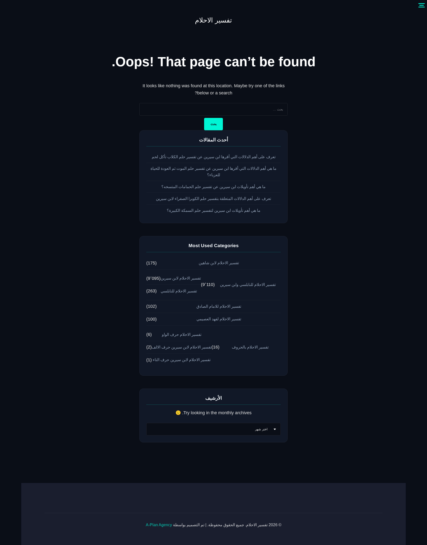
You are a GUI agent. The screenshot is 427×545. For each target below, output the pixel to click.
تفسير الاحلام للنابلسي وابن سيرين (248, 285)
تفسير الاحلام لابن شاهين (219, 263)
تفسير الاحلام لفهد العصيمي (218, 319)
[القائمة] (421, 5)
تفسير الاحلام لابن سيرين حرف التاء (182, 360)
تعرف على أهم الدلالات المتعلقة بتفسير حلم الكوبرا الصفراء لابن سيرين (213, 198)
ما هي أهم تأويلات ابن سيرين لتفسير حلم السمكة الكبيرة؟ (213, 210)
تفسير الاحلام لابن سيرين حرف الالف (182, 347)
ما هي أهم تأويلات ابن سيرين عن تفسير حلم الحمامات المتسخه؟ (213, 187)
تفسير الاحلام (213, 20)
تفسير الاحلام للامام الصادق (218, 306)
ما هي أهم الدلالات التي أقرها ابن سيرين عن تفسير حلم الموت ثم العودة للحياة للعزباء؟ (213, 171)
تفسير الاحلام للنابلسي (179, 291)
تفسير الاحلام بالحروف (250, 347)
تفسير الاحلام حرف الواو (181, 334)
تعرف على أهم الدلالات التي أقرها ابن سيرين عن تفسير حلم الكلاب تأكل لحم (214, 157)
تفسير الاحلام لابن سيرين (181, 278)
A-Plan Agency (159, 525)
